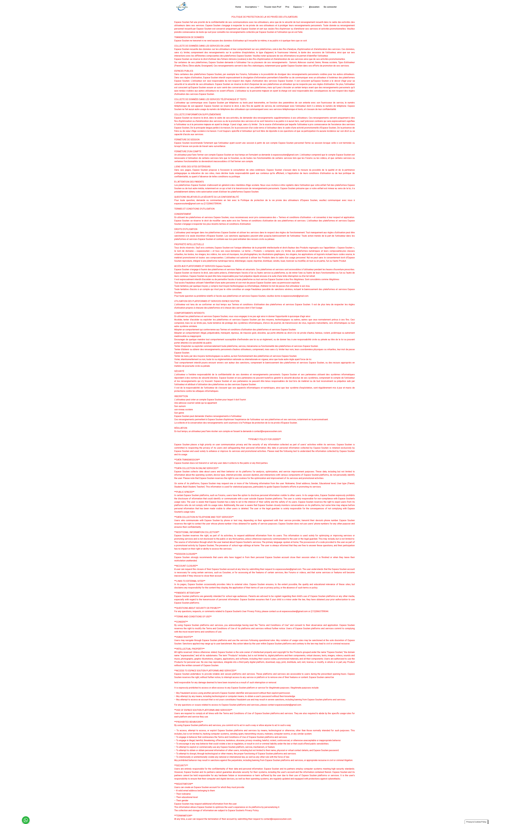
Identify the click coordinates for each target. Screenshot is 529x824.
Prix (287, 7)
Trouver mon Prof (272, 7)
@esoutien (314, 7)
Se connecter (330, 7)
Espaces (297, 7)
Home (238, 7)
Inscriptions (251, 7)
